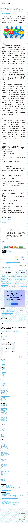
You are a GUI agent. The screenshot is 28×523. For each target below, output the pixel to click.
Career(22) (3, 397)
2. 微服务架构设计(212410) (7, 486)
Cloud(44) (3, 398)
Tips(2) (2, 429)
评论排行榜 (3, 492)
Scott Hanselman (4, 449)
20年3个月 (7, 335)
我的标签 (3, 365)
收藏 (6, 267)
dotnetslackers (4, 464)
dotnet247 (3, 480)
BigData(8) (3, 392)
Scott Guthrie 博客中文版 (5, 448)
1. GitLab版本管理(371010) (7, 485)
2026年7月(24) (4, 405)
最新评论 (3, 364)
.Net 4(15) (3, 384)
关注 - (11, 251)
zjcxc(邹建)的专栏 (4, 445)
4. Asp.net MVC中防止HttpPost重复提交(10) (10, 504)
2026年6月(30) (4, 406)
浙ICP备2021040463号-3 (22, 519)
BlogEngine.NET (4, 446)
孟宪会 (2, 476)
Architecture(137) (4, 388)
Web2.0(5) (3, 436)
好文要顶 (6, 246)
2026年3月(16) (4, 410)
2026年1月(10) (4, 412)
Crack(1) (3, 428)
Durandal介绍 (8, 263)
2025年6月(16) (4, 420)
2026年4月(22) (4, 409)
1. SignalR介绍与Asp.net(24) (7, 493)
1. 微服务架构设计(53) (6, 501)
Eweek (2, 470)
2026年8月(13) (4, 404)
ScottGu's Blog (4, 452)
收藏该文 (16, 246)
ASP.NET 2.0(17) (4, 391)
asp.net (4, 372)
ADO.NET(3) (3, 385)
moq (3, 376)
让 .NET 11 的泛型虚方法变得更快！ (8, 311)
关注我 (11, 246)
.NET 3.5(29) (3, 383)
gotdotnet (3, 479)
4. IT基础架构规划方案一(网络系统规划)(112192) (11, 488)
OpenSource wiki (4, 473)
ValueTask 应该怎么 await (6, 314)
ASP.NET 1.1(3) (4, 390)
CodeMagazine (4, 465)
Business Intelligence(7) (5, 396)
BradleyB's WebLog (5, 454)
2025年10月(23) (4, 416)
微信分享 (21, 246)
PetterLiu (3, 2)
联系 (12, 8)
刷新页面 (21, 270)
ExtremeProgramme (5, 471)
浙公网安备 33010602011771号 (22, 515)
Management (7, 242)
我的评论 (3, 361)
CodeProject (3, 467)
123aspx (3, 478)
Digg (2, 474)
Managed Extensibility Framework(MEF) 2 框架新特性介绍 (17, 319)
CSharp (4, 368)
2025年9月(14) (4, 417)
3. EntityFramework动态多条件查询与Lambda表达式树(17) (13, 495)
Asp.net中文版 (4, 466)
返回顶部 (25, 270)
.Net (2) (2, 425)
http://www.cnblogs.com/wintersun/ (14, 230)
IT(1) (2, 435)
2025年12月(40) (4, 413)
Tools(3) (2, 430)
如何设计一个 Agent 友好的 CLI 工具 (8, 316)
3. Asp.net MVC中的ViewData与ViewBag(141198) (11, 487)
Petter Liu (10, 229)
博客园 (2, 8)
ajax (3, 373)
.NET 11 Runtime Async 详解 (7, 313)
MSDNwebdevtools (5, 453)
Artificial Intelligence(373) (6, 389)
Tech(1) (2, 440)
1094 (6, 336)
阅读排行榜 (3, 484)
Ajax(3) (2, 386)
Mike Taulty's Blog (4, 447)
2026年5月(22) (4, 408)
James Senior (4, 451)
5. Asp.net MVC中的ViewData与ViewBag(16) (10, 498)
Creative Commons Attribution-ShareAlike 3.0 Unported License (11, 330)
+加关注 (3, 339)
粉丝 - (8, 251)
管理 (18, 8)
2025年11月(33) (4, 415)
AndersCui (3, 460)
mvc (3, 370)
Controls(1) (3, 399)
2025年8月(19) (4, 418)
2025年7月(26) (4, 419)
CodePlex (3, 472)
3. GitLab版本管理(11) (6, 503)
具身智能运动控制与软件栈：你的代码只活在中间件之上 (12, 310)
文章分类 (3, 424)
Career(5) (3, 426)
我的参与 (3, 362)
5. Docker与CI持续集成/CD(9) (7, 506)
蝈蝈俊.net (3, 455)
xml (3, 375)
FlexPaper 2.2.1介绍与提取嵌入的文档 (13, 262)
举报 (9, 267)
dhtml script (3, 468)
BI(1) (2, 434)
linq (3, 379)
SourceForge (3, 475)
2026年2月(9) (3, 411)
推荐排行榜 (3, 500)
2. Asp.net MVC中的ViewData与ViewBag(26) (10, 502)
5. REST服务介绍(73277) (6, 490)
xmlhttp (4, 374)
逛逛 (23, 272)
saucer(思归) (3, 444)
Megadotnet (3, 459)
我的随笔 (3, 360)
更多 (3, 380)
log (3, 377)
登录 (19, 272)
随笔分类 (3, 382)
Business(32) (3, 394)
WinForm (4, 369)
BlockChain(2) (4, 393)
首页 (7, 8)
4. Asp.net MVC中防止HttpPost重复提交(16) (10, 496)
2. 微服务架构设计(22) (6, 494)
